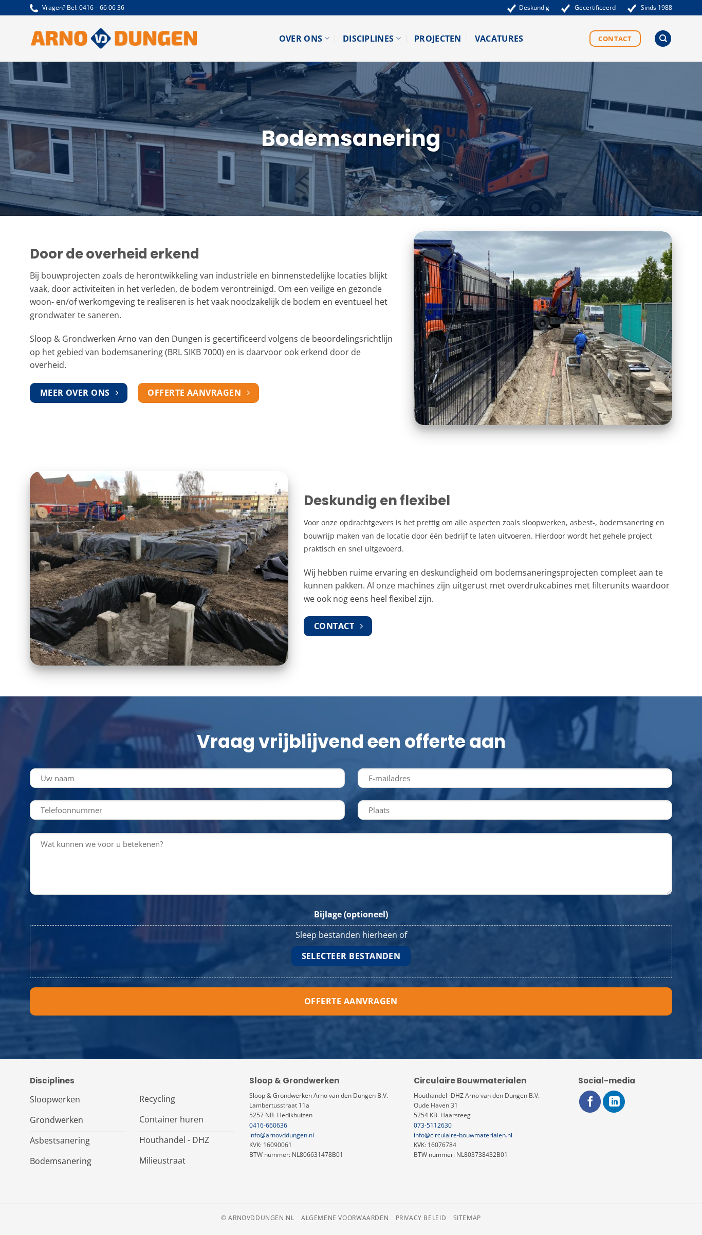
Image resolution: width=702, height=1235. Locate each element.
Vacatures (499, 38)
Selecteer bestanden (351, 956)
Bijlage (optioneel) (351, 914)
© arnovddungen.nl (257, 1217)
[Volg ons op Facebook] (590, 1102)
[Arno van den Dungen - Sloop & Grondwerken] (114, 38)
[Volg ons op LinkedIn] (614, 1102)
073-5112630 (433, 1125)
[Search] (663, 38)
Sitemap (467, 1217)
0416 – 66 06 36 (101, 7)
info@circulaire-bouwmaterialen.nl (463, 1135)
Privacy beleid (421, 1217)
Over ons (301, 38)
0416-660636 (268, 1125)
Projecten (437, 38)
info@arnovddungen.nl (281, 1135)
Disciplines (368, 38)
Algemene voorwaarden (345, 1217)
